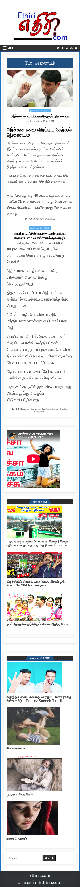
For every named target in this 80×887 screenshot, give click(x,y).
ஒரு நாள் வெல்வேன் (20, 794)
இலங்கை (46, 409)
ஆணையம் (50, 219)
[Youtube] (71, 48)
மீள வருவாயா (16, 748)
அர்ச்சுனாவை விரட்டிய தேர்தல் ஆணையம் (39, 116)
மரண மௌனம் (17, 839)
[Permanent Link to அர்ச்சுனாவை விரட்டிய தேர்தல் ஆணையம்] (40, 88)
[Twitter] (58, 48)
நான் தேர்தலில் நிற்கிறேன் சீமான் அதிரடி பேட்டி (38, 624)
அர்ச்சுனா (39, 219)
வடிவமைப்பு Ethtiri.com (40, 882)
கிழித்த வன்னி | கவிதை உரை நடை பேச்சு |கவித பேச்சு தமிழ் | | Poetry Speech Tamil (39, 699)
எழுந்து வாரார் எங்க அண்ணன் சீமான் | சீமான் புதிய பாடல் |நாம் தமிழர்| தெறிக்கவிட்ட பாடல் (37, 543)
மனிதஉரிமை (40, 411)
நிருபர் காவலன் (32, 121)
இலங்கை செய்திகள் (40, 110)
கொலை (55, 409)
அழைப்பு (26, 409)
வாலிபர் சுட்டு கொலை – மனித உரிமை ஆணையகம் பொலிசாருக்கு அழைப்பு (40, 235)
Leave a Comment (55, 243)
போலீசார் (64, 409)
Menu (10, 48)
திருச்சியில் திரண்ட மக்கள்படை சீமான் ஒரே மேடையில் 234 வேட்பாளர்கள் (36, 583)
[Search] (76, 48)
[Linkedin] (67, 48)
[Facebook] (62, 48)
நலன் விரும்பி (23, 243)
